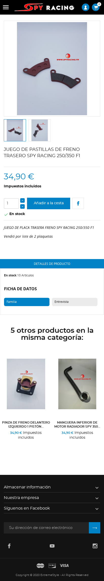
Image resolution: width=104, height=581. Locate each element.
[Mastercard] (40, 566)
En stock (10, 275)
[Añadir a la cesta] (14, 448)
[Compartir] (78, 203)
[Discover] (52, 566)
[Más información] (39, 448)
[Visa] (64, 566)
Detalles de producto (52, 264)
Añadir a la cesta (49, 203)
